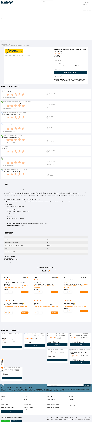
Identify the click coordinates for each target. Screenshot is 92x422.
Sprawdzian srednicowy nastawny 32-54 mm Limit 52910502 (80, 353)
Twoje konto (86, 8)
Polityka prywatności (5, 404)
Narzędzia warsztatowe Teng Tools (53, 407)
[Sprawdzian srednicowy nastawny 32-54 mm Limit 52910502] (80, 350)
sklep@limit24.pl (86, 4)
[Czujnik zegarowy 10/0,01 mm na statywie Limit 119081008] (11, 334)
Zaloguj (84, 10)
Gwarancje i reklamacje (28, 407)
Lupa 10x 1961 (4, 148)
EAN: (54, 58)
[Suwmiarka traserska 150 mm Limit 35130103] (57, 333)
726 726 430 (72, 402)
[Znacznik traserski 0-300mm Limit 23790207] (80, 333)
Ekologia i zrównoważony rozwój (7, 407)
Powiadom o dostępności (70, 72)
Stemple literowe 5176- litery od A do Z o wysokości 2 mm (13, 171)
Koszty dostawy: (57, 76)
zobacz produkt (24, 312)
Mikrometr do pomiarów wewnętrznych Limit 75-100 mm (12, 114)
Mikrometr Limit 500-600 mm (7, 91)
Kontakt (2, 399)
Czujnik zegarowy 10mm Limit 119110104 (54, 351)
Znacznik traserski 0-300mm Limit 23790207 (78, 335)
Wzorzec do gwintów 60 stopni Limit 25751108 (10, 369)
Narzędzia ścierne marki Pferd (52, 399)
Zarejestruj (89, 10)
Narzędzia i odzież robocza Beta (53, 404)
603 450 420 (86, 2)
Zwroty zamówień (27, 404)
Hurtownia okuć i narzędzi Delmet (53, 402)
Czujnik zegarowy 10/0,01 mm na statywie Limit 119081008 (11, 337)
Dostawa (25, 399)
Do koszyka (46, 143)
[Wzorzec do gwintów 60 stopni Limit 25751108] (11, 367)
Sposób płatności (27, 402)
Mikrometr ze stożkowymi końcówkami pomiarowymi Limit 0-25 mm (15, 103)
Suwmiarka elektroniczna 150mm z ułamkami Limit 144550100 (34, 336)
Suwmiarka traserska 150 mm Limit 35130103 (56, 335)
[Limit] (3, 90)
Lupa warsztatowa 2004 (6, 160)
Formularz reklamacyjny (28, 410)
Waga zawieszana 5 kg (6, 126)
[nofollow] (76, 65)
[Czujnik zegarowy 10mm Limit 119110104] (57, 349)
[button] (6, 292)
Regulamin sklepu (4, 402)
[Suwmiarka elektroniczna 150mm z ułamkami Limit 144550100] (34, 333)
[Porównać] (90, 91)
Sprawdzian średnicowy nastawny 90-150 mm (10, 137)
